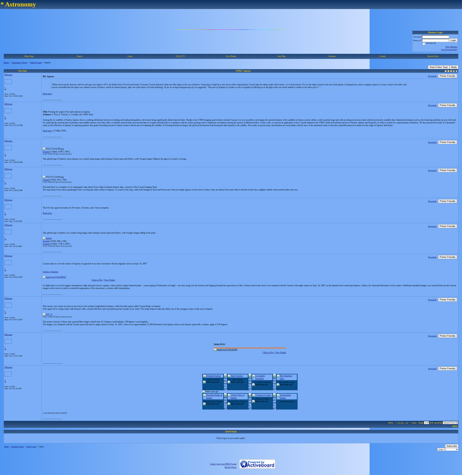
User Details (231, 56)
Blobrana (8, 75)
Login (453, 40)
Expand (46, 151)
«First (391, 423)
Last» (414, 423)
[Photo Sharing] (47, 314)
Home (6, 62)
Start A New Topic (439, 67)
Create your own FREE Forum (223, 464)
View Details (109, 280)
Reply (454, 67)
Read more (47, 94)
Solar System (36, 62)
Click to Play (97, 280)
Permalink (432, 76)
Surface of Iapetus (50, 272)
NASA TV (180, 56)
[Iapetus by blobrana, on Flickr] (47, 238)
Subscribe (451, 446)
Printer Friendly (448, 76)
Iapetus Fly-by (219, 344)
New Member (451, 47)
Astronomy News (19, 62)
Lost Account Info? (449, 49)
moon (454, 426)
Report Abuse (230, 467)
